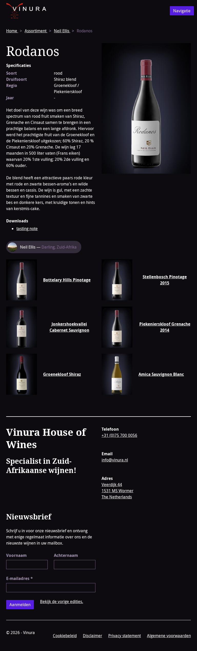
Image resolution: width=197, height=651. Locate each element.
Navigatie (182, 11)
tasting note (27, 228)
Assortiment (36, 31)
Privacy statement (124, 635)
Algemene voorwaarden (169, 635)
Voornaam (16, 555)
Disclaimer (92, 635)
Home (12, 31)
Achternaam (66, 555)
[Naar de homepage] (26, 10)
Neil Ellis (62, 31)
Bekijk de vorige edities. (61, 601)
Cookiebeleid (65, 635)
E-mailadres (19, 578)
